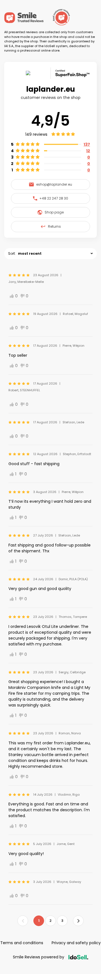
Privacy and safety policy (76, 943)
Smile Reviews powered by (38, 957)
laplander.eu (50, 89)
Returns (54, 226)
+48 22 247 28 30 (53, 198)
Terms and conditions (21, 943)
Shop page (54, 212)
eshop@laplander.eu (54, 184)
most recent (30, 253)
